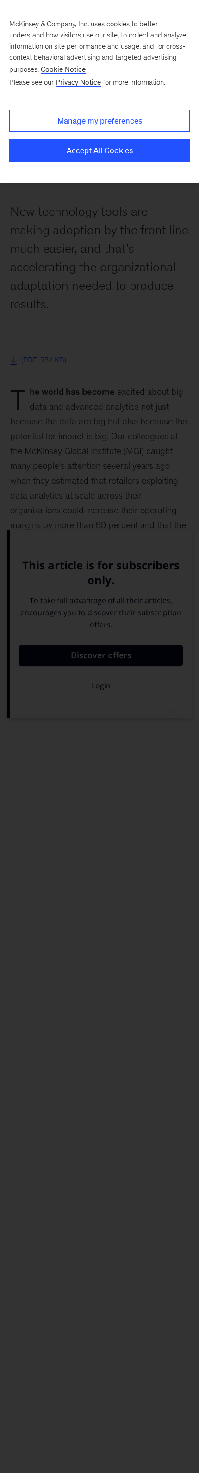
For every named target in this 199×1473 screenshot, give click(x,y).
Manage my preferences (99, 120)
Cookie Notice (63, 69)
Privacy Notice (78, 82)
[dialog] (99, 91)
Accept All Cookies (100, 150)
